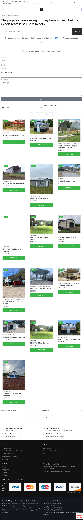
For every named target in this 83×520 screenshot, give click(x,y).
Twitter (4, 467)
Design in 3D (69, 187)
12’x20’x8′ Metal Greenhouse (41, 138)
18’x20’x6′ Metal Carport (67, 181)
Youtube (5, 475)
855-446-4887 (17, 2)
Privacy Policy (6, 448)
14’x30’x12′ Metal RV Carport (13, 184)
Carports (6, 133)
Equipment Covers (64, 143)
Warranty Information (9, 456)
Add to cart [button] (13, 142)
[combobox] (36, 31)
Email (3, 65)
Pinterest (5, 472)
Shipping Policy (7, 453)
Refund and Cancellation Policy (13, 451)
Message (4, 80)
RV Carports (75, 143)
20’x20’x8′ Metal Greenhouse (69, 339)
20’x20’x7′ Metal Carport (39, 343)
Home (3, 15)
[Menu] (5, 9)
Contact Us (47, 448)
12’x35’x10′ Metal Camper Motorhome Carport (67, 147)
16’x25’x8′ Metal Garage (39, 198)
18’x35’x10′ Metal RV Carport (40, 289)
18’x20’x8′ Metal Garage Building (67, 238)
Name (3, 57)
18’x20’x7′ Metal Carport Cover (39, 239)
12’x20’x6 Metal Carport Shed (13, 135)
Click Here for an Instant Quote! (41, 3)
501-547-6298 (6, 4)
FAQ (44, 453)
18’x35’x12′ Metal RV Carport (68, 285)
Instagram (5, 470)
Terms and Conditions (51, 451)
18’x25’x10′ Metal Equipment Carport (13, 303)
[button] (79, 9)
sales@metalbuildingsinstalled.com (56, 471)
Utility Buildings (8, 335)
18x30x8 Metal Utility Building (14, 337)
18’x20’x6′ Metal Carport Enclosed (12, 250)
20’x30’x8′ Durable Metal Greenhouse (12, 395)
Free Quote (77, 3)
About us (5, 459)
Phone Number (6, 72)
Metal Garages (35, 196)
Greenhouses (34, 136)
